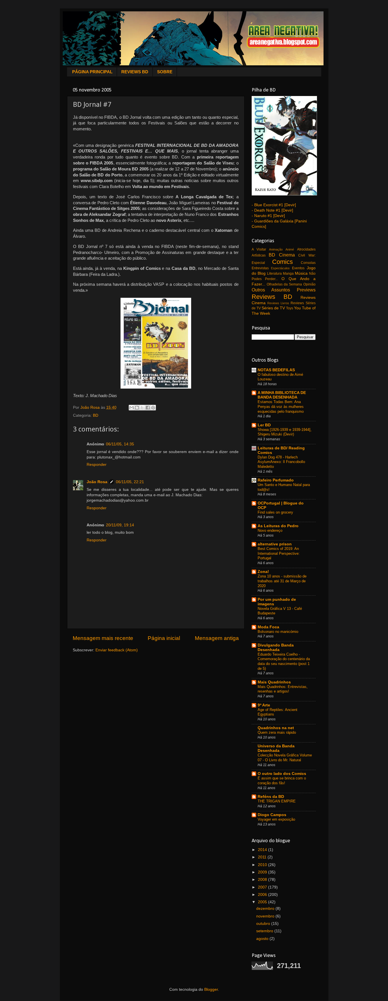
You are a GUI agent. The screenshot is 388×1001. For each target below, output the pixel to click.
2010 (263, 865)
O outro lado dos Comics (282, 773)
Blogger (211, 989)
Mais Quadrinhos (274, 682)
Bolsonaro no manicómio (278, 631)
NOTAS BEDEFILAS (276, 370)
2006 (263, 894)
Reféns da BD (271, 796)
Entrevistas (260, 268)
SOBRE (164, 71)
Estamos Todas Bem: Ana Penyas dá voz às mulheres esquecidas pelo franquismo (281, 406)
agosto (263, 939)
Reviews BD (272, 296)
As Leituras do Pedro (278, 526)
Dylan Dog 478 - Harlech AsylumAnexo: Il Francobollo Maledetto (281, 462)
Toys (289, 308)
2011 (263, 857)
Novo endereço (270, 530)
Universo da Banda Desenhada (276, 748)
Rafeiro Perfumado (276, 480)
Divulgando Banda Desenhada (276, 647)
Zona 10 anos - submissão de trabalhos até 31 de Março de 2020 (282, 581)
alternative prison (275, 544)
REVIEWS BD (134, 71)
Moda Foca (268, 627)
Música (301, 273)
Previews (306, 289)
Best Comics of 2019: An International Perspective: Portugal (279, 553)
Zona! (263, 572)
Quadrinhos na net (276, 728)
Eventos (298, 268)
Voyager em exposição (276, 819)
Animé (289, 249)
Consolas (308, 263)
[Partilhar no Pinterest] (153, 407)
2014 (263, 850)
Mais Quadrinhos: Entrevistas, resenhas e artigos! (283, 689)
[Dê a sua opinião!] (137, 407)
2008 (263, 879)
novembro (266, 916)
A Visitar (259, 249)
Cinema (287, 254)
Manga (288, 274)
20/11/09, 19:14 (120, 525)
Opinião (309, 284)
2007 (263, 887)
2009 (263, 872)
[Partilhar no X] (142, 407)
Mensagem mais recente (103, 638)
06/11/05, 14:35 (120, 444)
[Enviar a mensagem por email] (131, 407)
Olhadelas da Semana (284, 284)
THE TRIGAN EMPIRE (277, 801)
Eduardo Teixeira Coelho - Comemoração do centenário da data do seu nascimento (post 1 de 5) (284, 661)
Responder (97, 464)
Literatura (274, 274)
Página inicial (164, 638)
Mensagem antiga (217, 638)
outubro (263, 923)
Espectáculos (280, 268)
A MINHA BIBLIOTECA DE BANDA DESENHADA (282, 395)
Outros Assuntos (271, 289)
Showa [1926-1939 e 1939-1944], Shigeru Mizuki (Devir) (285, 432)
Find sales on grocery (275, 512)
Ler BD (264, 425)
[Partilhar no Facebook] (148, 407)
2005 (263, 902)
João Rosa (97, 482)
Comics (282, 261)
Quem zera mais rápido (277, 732)
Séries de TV (273, 308)
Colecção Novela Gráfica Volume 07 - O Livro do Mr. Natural (285, 757)
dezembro (266, 908)
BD (95, 415)
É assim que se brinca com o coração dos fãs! (282, 780)
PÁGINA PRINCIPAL (92, 71)
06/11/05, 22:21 (130, 482)
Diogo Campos (272, 815)
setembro (265, 931)
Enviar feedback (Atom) (116, 650)
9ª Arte (264, 705)
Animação (276, 249)
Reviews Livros (278, 303)
